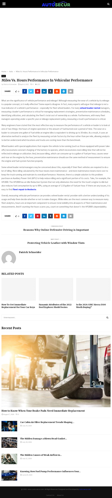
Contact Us (50, 495)
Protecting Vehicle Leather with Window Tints (56, 242)
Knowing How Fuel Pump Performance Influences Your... (50, 471)
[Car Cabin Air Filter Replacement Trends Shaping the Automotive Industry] (9, 426)
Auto (3, 76)
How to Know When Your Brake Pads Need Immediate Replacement (43, 410)
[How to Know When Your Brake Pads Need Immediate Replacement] (56, 371)
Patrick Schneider (10, 84)
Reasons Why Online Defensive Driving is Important (56, 229)
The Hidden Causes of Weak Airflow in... (41, 455)
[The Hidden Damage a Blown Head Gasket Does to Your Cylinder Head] (9, 442)
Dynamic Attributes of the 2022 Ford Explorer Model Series (55, 306)
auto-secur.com (85, 489)
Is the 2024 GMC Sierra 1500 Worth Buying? (91, 306)
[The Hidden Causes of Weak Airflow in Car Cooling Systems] (9, 459)
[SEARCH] (107, 317)
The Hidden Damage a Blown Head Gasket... (43, 438)
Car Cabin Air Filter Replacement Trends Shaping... (47, 422)
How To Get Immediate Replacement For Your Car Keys (18, 306)
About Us (60, 495)
